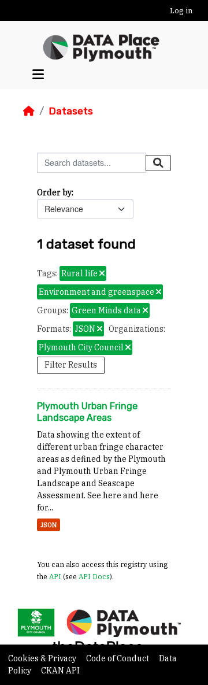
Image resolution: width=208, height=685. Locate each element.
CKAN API (60, 670)
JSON (48, 525)
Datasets (71, 111)
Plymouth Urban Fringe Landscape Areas (87, 412)
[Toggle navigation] (38, 74)
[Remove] (102, 274)
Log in (181, 11)
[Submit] (158, 163)
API (55, 576)
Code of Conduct (118, 658)
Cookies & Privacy (43, 658)
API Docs (94, 576)
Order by (54, 192)
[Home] (29, 111)
